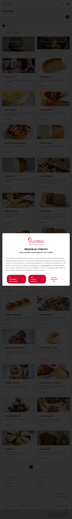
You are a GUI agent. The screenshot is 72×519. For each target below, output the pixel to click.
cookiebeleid (45, 265)
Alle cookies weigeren (34, 279)
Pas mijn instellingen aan (53, 279)
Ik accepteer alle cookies (13, 279)
